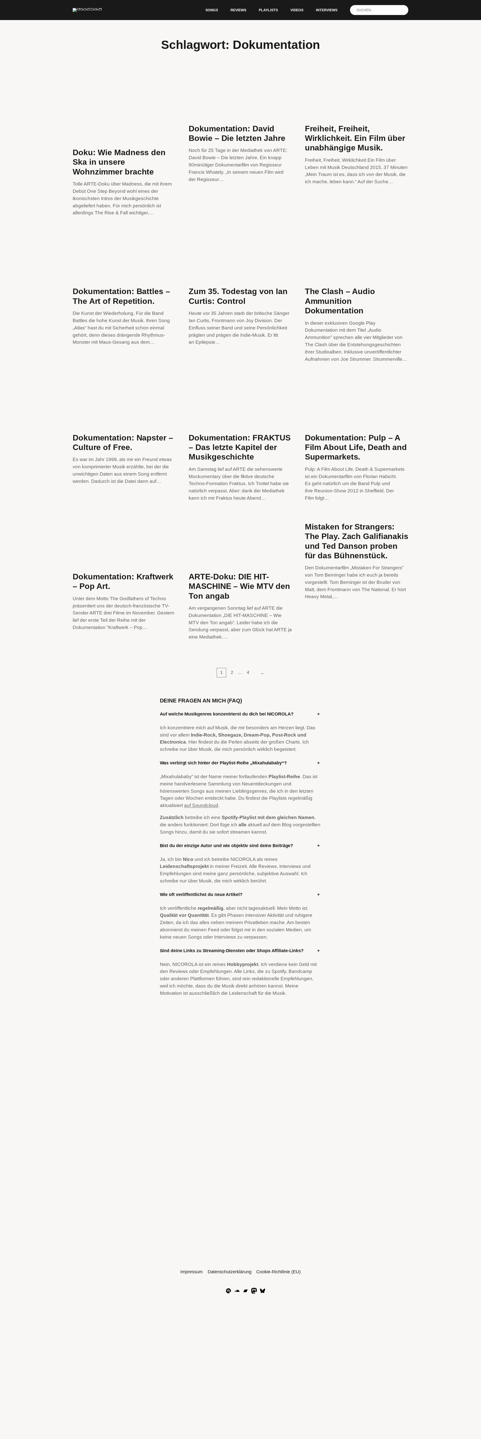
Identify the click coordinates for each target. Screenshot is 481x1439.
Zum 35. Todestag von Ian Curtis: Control (238, 296)
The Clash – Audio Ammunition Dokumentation (340, 301)
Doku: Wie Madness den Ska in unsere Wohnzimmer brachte (119, 162)
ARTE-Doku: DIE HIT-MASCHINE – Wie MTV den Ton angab (239, 586)
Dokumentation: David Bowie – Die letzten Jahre (237, 133)
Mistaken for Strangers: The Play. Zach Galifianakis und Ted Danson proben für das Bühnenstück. (356, 541)
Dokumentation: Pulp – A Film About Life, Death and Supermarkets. (356, 447)
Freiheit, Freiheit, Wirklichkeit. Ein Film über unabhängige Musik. (355, 138)
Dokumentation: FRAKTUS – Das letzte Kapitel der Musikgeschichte (240, 447)
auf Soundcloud (201, 805)
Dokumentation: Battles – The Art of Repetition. (121, 296)
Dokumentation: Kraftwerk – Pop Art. (123, 581)
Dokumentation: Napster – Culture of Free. (123, 442)
